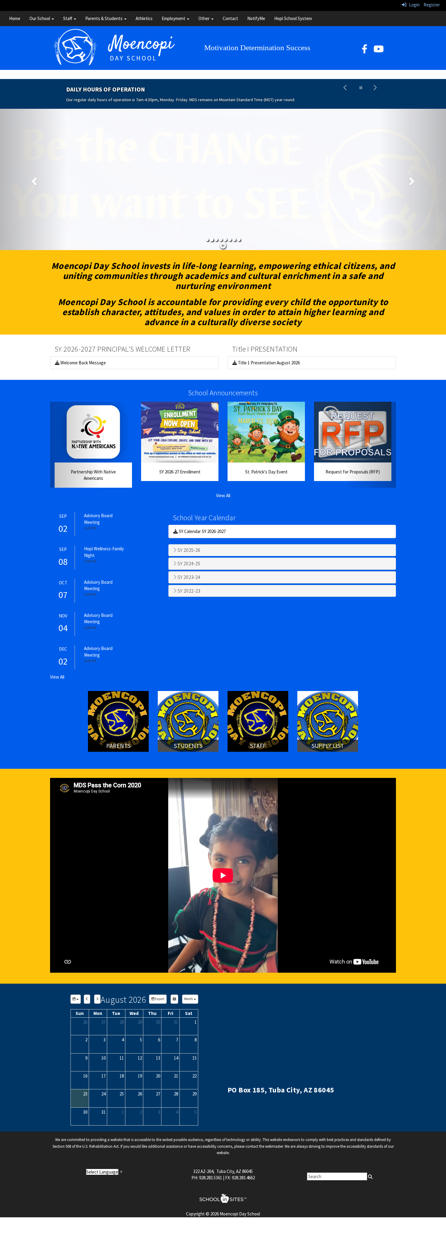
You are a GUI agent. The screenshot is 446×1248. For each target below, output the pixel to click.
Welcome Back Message (82, 363)
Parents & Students (104, 18)
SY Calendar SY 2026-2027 (202, 531)
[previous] (87, 999)
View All (223, 495)
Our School (40, 18)
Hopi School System (293, 18)
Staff (68, 18)
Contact (230, 18)
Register (432, 5)
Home (14, 18)
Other (204, 18)
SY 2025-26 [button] (188, 550)
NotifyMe (256, 18)
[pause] (223, 245)
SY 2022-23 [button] (188, 591)
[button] (345, 94)
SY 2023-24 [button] (188, 577)
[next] (97, 999)
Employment (174, 18)
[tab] (282, 550)
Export (159, 999)
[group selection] (75, 999)
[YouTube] (378, 50)
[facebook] (364, 50)
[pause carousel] (361, 88)
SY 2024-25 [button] (188, 563)
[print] (174, 999)
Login (413, 5)
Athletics (144, 18)
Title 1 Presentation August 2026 (268, 363)
